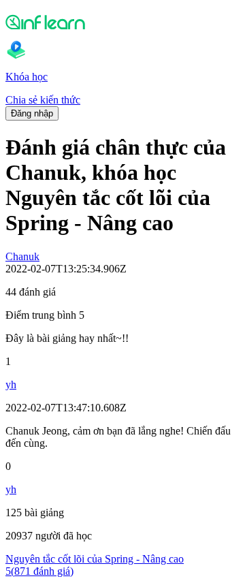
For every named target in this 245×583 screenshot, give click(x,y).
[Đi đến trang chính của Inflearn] (122, 21)
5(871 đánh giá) (39, 571)
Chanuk (22, 256)
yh (10, 384)
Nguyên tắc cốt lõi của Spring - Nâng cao (94, 559)
